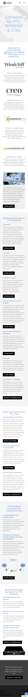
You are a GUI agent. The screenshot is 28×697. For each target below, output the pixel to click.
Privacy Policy (14, 694)
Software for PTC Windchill (14, 73)
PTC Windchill (14, 220)
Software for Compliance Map (14, 128)
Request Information (12, 397)
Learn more (8, 206)
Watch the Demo (10, 440)
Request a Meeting (14, 677)
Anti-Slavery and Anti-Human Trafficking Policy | (14, 692)
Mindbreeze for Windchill (14, 157)
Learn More (8, 248)
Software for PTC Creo (14, 100)
